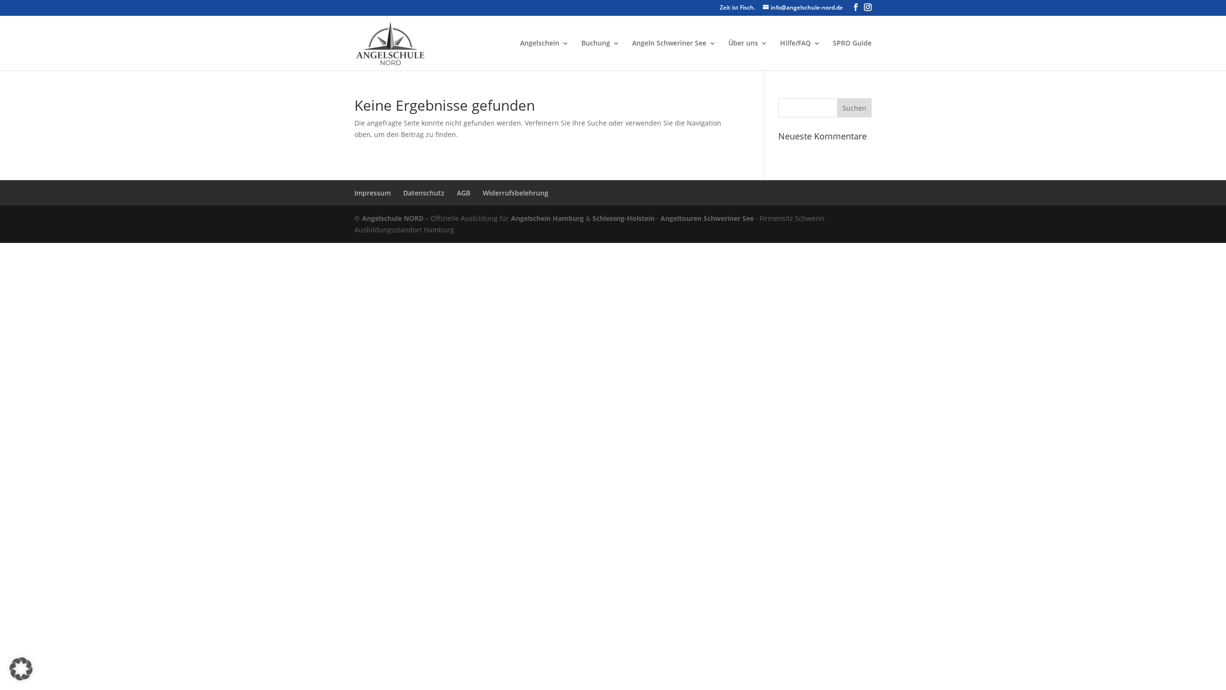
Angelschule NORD (392, 218)
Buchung (595, 43)
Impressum (372, 192)
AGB (463, 192)
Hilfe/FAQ (795, 43)
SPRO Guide (852, 43)
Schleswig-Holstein (623, 218)
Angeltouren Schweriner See (707, 218)
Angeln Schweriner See (669, 43)
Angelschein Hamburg (547, 218)
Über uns (743, 43)
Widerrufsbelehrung (515, 192)
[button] (21, 669)
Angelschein (539, 43)
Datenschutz (423, 192)
